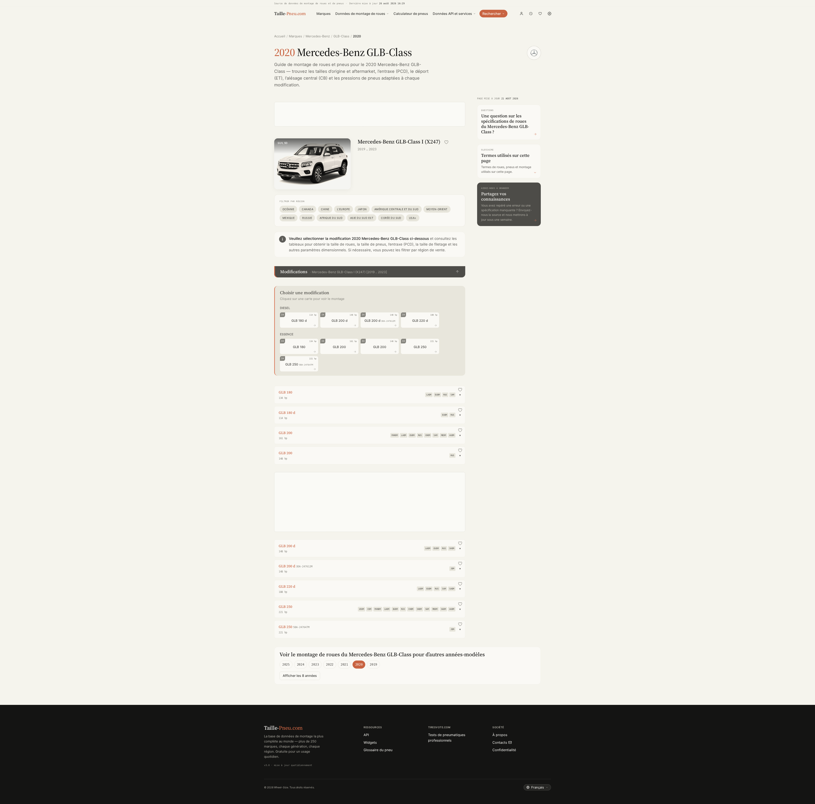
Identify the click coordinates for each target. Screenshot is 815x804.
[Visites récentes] (531, 13)
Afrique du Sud (331, 217)
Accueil (279, 36)
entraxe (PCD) (393, 71)
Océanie (288, 209)
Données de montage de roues (360, 13)
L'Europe (343, 209)
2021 (344, 664)
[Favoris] (540, 13)
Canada (307, 209)
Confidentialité (504, 750)
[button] (369, 271)
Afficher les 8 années (300, 675)
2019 (373, 664)
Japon (362, 209)
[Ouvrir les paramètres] (549, 13)
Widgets (370, 742)
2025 (286, 664)
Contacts (499, 742)
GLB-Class (341, 36)
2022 (329, 664)
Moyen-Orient (437, 209)
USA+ (412, 217)
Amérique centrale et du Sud (396, 209)
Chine (325, 209)
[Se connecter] (521, 13)
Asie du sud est (361, 217)
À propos (499, 735)
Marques (323, 13)
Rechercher (491, 13)
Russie (307, 217)
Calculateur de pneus (410, 13)
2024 (300, 664)
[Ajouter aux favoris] (446, 142)
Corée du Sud (391, 217)
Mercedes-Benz (318, 36)
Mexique (288, 217)
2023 (315, 664)
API (366, 735)
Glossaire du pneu (378, 750)
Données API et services (452, 13)
